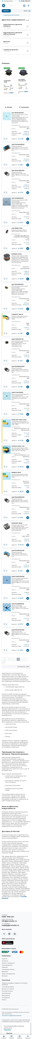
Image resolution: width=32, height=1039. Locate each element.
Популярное (6, 997)
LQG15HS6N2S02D (17, 198)
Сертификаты (6, 993)
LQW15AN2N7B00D (17, 144)
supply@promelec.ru (10, 925)
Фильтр (9, 107)
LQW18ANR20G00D (17, 550)
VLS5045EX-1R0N (7, 81)
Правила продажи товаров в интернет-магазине (15, 984)
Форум (4, 999)
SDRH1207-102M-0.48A (18, 419)
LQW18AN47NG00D (17, 630)
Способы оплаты (7, 991)
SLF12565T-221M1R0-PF (22, 80)
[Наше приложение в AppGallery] (7, 943)
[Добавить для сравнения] (6, 139)
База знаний (6, 995)
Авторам (4, 976)
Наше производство (8, 973)
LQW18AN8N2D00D (18, 366)
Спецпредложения (8, 969)
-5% (4, 316)
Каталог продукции (8, 963)
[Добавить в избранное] (4, 139)
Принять (9, 1033)
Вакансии (5, 971)
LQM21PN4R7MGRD (17, 576)
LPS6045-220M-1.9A (17, 446)
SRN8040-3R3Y (16, 472)
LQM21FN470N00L (17, 392)
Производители (7, 965)
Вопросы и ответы (8, 989)
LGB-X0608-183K (16, 228)
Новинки (5, 967)
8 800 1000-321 (8, 917)
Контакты (5, 961)
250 (3, 662)
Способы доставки (8, 987)
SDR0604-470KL (16, 254)
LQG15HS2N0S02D (17, 284)
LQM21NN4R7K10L (17, 339)
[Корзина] (28, 5)
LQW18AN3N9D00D (18, 497)
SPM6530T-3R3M (16, 523)
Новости (4, 958)
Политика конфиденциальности (11, 1015)
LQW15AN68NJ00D (17, 604)
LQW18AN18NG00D (17, 170)
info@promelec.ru (9, 921)
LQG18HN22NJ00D (17, 112)
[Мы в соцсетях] (4, 934)
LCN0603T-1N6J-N (17, 314)
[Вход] (24, 6)
